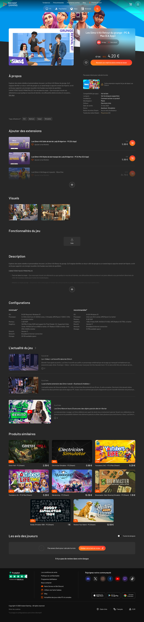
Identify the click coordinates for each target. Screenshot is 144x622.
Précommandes (58, 3)
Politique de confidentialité (50, 576)
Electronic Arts (106, 103)
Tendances (46, 3)
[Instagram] (103, 579)
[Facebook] (110, 579)
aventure (31, 119)
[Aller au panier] (130, 4)
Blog (84, 3)
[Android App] (113, 595)
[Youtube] (117, 579)
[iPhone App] (98, 595)
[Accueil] (10, 4)
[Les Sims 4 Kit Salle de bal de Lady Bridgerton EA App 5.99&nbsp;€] (19, 143)
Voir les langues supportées (110, 96)
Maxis (103, 101)
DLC (24, 119)
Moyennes (104, 113)
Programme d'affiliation (49, 579)
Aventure (104, 108)
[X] (95, 579)
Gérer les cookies (14, 609)
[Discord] (88, 579)
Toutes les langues (129, 536)
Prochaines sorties (73, 3)
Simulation (111, 108)
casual (40, 119)
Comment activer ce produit (110, 98)
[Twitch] (125, 579)
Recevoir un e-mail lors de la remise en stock (111, 63)
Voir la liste (104, 93)
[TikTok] (132, 579)
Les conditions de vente (49, 572)
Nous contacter (46, 583)
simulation (48, 119)
